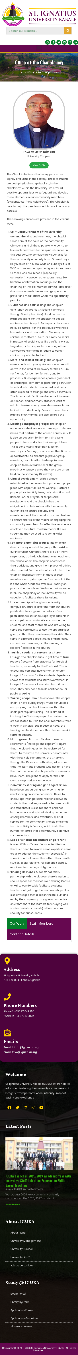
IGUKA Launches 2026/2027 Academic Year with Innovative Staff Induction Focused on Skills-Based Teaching (38, 1180)
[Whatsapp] (70, 42)
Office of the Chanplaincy (42, 72)
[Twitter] (58, 42)
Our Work (17, 923)
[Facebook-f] (53, 42)
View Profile (39, 165)
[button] (39, 48)
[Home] (22, 72)
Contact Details (22, 934)
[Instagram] (47, 42)
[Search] (67, 30)
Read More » (12, 1204)
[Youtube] (75, 42)
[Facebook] (9, 1108)
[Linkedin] (64, 42)
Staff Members (41, 923)
